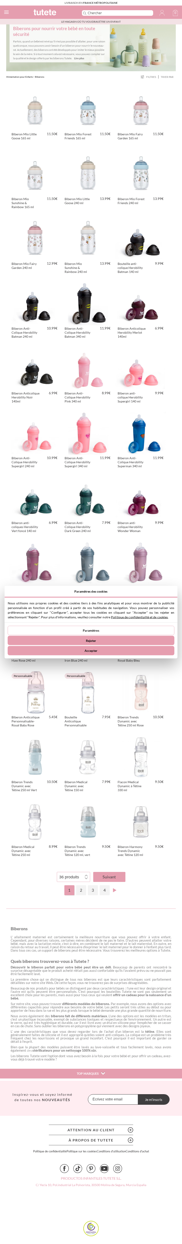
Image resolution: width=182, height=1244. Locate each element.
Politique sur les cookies (82, 1151)
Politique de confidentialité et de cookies (139, 617)
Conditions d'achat (137, 1151)
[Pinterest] (91, 1168)
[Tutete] (51, 13)
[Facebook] (64, 1168)
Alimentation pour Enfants (19, 76)
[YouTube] (104, 1168)
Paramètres (91, 630)
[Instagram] (117, 1168)
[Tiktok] (77, 1168)
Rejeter (91, 640)
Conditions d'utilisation (111, 1151)
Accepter (91, 651)
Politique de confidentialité (50, 1151)
